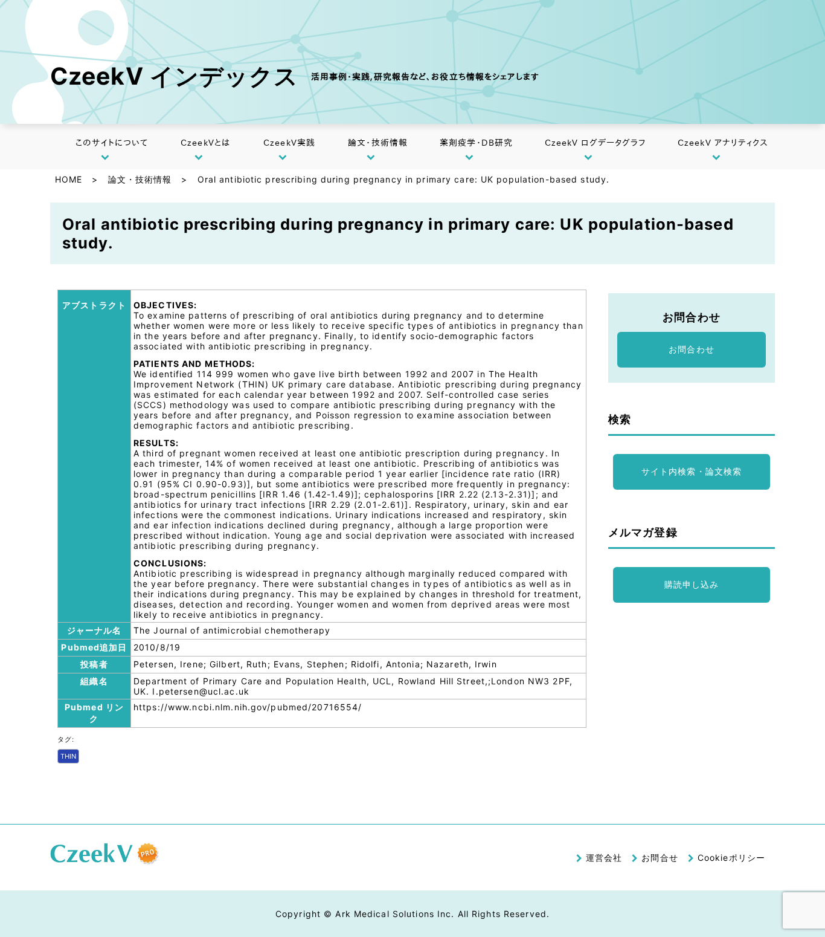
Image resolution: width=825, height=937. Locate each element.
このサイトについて (111, 142)
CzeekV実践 (289, 142)
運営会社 (604, 857)
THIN (68, 756)
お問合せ (659, 857)
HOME (68, 179)
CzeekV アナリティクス (723, 142)
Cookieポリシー (731, 857)
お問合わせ (691, 349)
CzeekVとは (205, 142)
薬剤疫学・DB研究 (476, 142)
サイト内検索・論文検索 (691, 471)
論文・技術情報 (378, 142)
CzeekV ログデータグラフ (595, 142)
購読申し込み (691, 584)
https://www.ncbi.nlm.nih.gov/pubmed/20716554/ (247, 707)
